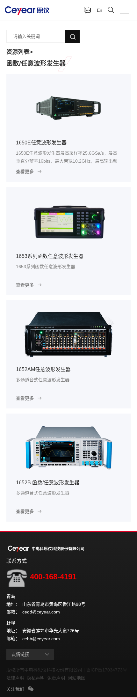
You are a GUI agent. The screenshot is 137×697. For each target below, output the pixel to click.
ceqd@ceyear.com (41, 611)
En (99, 10)
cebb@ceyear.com (41, 638)
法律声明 (16, 678)
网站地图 (76, 678)
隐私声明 (37, 678)
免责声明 (57, 678)
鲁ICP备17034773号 (108, 670)
